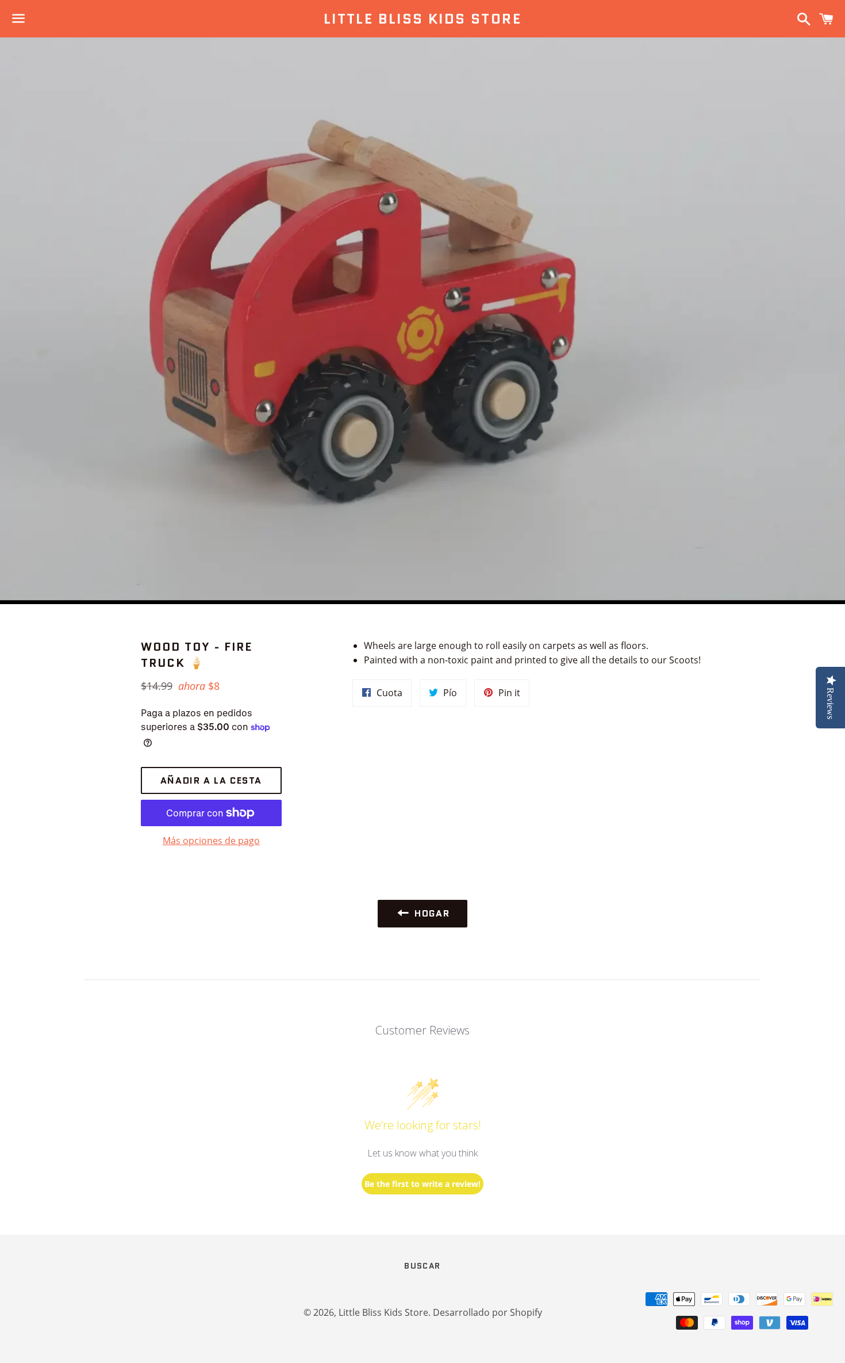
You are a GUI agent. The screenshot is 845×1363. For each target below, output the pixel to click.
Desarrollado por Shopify (487, 1312)
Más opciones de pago (211, 840)
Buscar (422, 1266)
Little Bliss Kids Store (422, 19)
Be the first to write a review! (422, 1183)
